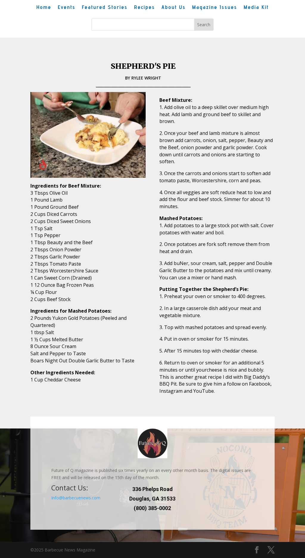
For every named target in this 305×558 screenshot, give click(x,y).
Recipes (144, 7)
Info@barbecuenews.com (75, 498)
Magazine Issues (214, 7)
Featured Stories (104, 7)
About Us (173, 7)
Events (66, 7)
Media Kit (256, 7)
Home (43, 7)
